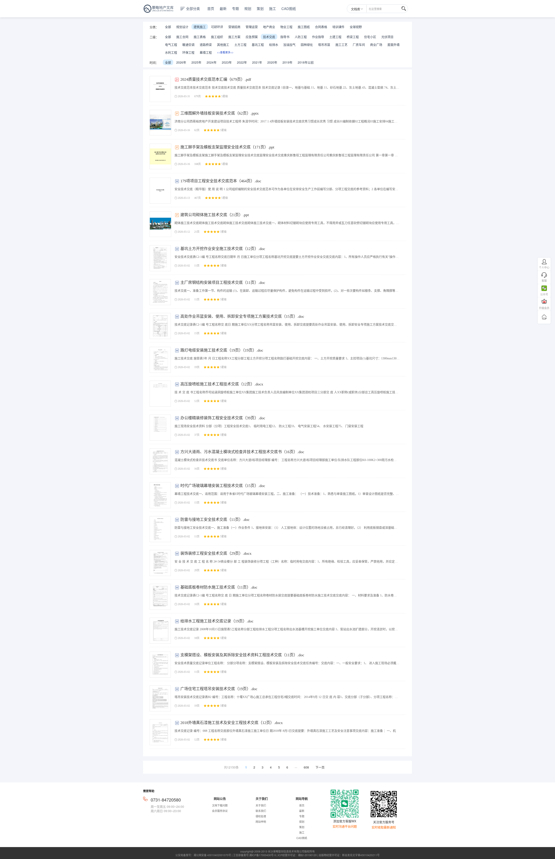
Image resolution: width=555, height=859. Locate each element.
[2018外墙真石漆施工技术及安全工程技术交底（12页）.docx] (160, 732)
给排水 (273, 44)
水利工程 (171, 52)
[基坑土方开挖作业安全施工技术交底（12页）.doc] (160, 258)
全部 (168, 27)
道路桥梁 (206, 44)
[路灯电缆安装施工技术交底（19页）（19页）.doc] (160, 360)
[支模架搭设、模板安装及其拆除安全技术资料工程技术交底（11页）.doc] (160, 665)
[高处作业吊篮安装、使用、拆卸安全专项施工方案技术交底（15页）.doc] (160, 326)
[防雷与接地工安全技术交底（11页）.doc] (160, 529)
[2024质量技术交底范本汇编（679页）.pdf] (160, 89)
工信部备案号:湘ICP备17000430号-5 (254, 855)
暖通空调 (188, 44)
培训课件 (338, 27)
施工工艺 (341, 44)
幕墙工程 (206, 52)
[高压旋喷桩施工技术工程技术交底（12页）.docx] (160, 394)
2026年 (181, 62)
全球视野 (356, 27)
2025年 (196, 62)
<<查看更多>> (225, 52)
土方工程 (240, 44)
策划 (260, 8)
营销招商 (234, 27)
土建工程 (335, 37)
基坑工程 (258, 44)
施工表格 (200, 37)
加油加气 (289, 44)
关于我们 (261, 805)
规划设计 (182, 27)
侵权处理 (261, 816)
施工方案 (234, 37)
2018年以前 (306, 62)
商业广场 (376, 44)
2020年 (272, 62)
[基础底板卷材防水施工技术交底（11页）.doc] (160, 597)
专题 (235, 8)
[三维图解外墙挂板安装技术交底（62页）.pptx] (160, 122)
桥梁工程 (353, 37)
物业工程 (286, 27)
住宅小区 (370, 37)
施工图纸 (304, 27)
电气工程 (171, 44)
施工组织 (217, 37)
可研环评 (217, 27)
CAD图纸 (288, 8)
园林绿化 (307, 44)
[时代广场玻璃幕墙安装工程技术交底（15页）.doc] (160, 495)
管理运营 (252, 27)
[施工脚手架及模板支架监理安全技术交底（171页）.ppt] (160, 156)
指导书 (284, 37)
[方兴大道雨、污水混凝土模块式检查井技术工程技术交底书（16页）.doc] (160, 461)
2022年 (242, 62)
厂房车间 (359, 44)
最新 (223, 8)
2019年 (287, 62)
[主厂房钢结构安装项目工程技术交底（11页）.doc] (160, 292)
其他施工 (223, 44)
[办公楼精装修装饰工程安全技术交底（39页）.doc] (160, 428)
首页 (210, 8)
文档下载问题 (220, 805)
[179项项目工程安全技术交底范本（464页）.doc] (160, 191)
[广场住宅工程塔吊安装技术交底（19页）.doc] (160, 698)
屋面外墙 (393, 44)
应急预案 (252, 37)
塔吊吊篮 (324, 44)
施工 (272, 8)
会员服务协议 (220, 811)
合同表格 (321, 27)
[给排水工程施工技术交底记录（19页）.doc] (160, 631)
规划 (247, 8)
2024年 (212, 62)
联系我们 (261, 811)
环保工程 (188, 52)
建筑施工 (200, 27)
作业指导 (318, 37)
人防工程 (301, 37)
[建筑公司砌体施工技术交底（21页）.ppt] (160, 224)
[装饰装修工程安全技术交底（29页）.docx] (160, 563)
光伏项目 (387, 37)
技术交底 (269, 37)
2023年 (227, 62)
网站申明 (261, 821)
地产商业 (269, 27)
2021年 (257, 62)
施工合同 (182, 37)
